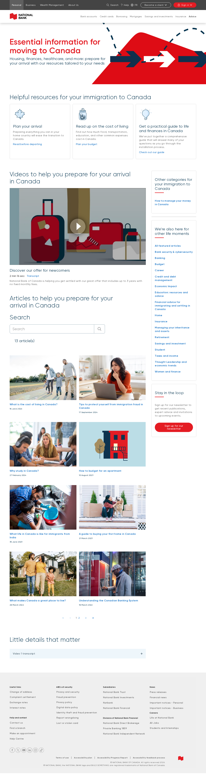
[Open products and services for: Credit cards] (106, 19)
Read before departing (27, 144)
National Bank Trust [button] (114, 692)
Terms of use (62, 758)
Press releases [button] (158, 692)
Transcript (33, 275)
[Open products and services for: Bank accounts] (89, 19)
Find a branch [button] (17, 728)
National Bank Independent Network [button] (124, 733)
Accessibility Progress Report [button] (112, 758)
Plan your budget (86, 144)
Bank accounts (88, 16)
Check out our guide (151, 152)
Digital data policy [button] (67, 707)
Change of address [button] (21, 692)
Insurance (180, 16)
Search (114, 5)
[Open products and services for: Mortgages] (136, 19)
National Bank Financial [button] (116, 708)
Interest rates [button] (18, 707)
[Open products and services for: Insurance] (181, 19)
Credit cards (107, 16)
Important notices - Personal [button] (166, 702)
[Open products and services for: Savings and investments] (159, 19)
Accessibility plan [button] (83, 758)
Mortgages (136, 16)
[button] (77, 226)
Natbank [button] (108, 702)
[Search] (99, 328)
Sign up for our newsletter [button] (174, 427)
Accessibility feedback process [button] (149, 758)
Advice (192, 16)
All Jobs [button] (154, 723)
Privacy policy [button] (64, 702)
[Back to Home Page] (22, 16)
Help (126, 5)
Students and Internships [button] (164, 728)
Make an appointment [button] (22, 733)
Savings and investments (159, 16)
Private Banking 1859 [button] (115, 728)
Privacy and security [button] (67, 692)
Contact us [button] (16, 722)
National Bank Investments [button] (118, 697)
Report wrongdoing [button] (67, 717)
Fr (136, 5)
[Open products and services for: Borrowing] (122, 19)
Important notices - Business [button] (166, 708)
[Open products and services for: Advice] (192, 20)
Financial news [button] (158, 697)
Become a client (154, 5)
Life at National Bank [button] (162, 717)
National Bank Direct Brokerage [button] (121, 723)
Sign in (185, 5)
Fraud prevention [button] (66, 697)
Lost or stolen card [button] (67, 723)
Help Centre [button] (17, 738)
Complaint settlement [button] (23, 697)
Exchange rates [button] (19, 702)
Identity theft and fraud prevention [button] (76, 712)
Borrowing (121, 16)
